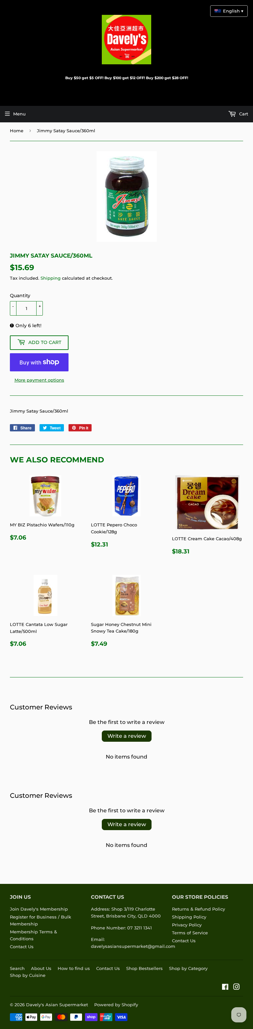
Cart (243, 113)
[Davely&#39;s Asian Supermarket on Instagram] (236, 987)
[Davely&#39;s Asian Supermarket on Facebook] (225, 987)
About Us (41, 968)
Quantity (20, 295)
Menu (19, 113)
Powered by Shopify (116, 1004)
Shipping (51, 278)
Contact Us (22, 946)
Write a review (126, 736)
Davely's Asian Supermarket (57, 1004)
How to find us (74, 968)
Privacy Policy (187, 924)
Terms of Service (190, 932)
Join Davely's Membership (39, 909)
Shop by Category (188, 968)
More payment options (39, 380)
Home (16, 130)
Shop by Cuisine (27, 975)
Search (17, 968)
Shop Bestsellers (144, 968)
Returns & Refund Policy (198, 909)
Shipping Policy (189, 917)
